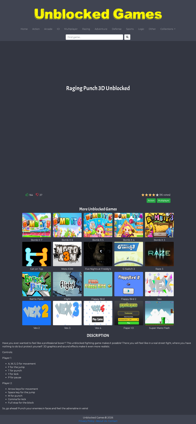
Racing (86, 29)
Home (24, 29)
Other (152, 29)
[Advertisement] (98, 64)
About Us (101, 421)
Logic (141, 29)
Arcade (48, 29)
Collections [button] (167, 29)
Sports (130, 29)
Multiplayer (71, 29)
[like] (27, 195)
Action (36, 29)
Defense (117, 29)
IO (58, 29)
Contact (113, 421)
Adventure (101, 29)
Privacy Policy (86, 421)
